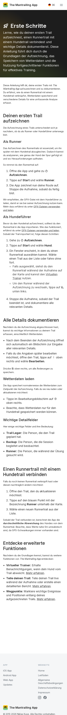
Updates (7, 684)
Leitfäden (43, 675)
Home (41, 670)
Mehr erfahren (35, 573)
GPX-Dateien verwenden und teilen (40, 230)
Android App (9, 675)
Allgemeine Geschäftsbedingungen (50, 681)
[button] (51, 5)
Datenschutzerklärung (49, 687)
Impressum (44, 692)
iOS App (7, 670)
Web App (8, 679)
